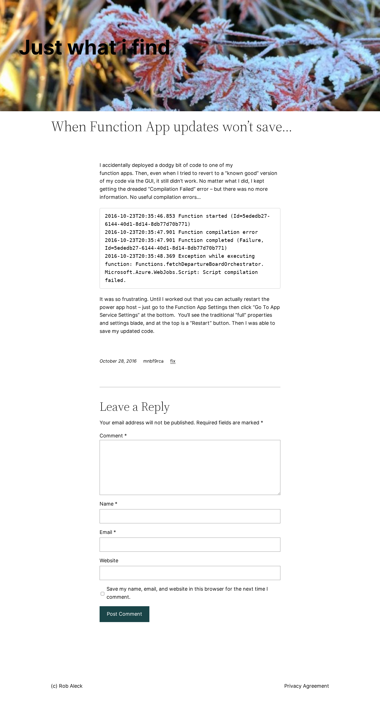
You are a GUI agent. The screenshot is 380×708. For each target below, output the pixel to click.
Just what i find (94, 47)
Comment (113, 436)
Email (108, 532)
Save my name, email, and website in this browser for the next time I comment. (187, 593)
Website (109, 560)
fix (173, 361)
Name (108, 504)
